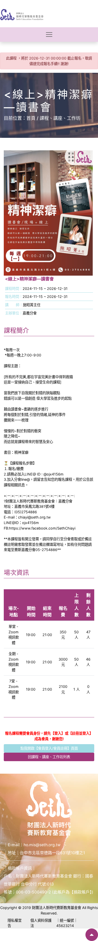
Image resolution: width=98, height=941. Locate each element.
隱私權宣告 (15, 923)
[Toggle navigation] (49, 34)
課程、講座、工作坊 (60, 118)
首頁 (30, 118)
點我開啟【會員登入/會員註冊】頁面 (49, 748)
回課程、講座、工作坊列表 (49, 757)
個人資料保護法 (41, 923)
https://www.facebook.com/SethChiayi (42, 528)
